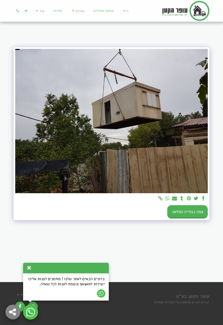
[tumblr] (181, 198)
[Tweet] (196, 198)
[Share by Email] (174, 198)
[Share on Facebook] (203, 198)
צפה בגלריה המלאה (187, 211)
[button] (77, 11)
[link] (160, 198)
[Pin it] (188, 198)
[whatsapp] (167, 198)
